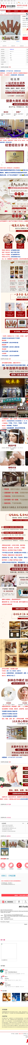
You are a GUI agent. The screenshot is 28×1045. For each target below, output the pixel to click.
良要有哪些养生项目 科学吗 (7, 829)
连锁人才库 (21, 1033)
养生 (9, 13)
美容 (14, 3)
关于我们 (12, 1033)
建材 (12, 3)
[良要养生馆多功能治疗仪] (11, 36)
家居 (9, 3)
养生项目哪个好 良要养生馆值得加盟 (8, 831)
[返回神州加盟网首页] (8, 6)
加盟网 (1, 0)
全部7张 (18, 41)
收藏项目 (4, 41)
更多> (23, 823)
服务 (22, 3)
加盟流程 (22, 11)
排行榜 (5, 0)
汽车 (25, 3)
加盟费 (9, 11)
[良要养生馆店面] (15, 36)
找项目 (8, 0)
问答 (14, 0)
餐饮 (1, 3)
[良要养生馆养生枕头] (6, 36)
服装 (3, 3)
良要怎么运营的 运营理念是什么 (8, 826)
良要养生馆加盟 (14, 13)
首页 (1, 13)
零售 (20, 3)
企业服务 (16, 1033)
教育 (17, 3)
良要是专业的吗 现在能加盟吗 (7, 825)
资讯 (12, 0)
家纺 (6, 3)
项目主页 (3, 11)
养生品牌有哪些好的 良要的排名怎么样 (9, 828)
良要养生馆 (12, 49)
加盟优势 (16, 11)
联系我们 (25, 1033)
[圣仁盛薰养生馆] (9, 951)
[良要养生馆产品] (2, 36)
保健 (5, 13)
